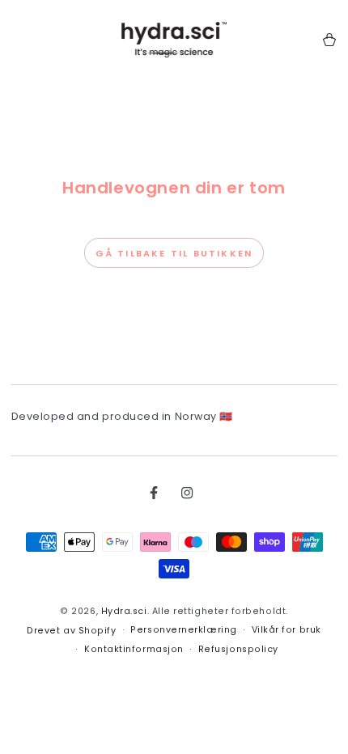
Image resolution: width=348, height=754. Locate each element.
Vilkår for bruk (286, 630)
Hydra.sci (124, 611)
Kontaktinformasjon (134, 649)
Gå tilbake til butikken (174, 253)
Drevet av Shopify (71, 631)
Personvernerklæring (183, 630)
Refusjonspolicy (238, 649)
